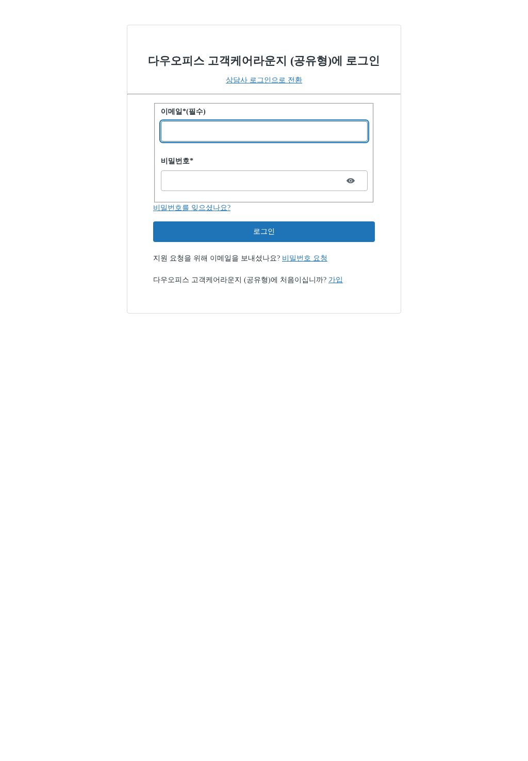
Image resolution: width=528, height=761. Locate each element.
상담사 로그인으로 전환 (264, 80)
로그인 (264, 231)
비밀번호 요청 (304, 258)
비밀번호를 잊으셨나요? (191, 208)
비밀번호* (177, 161)
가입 (335, 280)
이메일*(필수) (183, 111)
